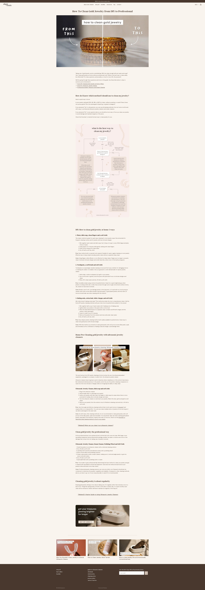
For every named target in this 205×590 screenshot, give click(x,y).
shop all (58, 569)
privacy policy (91, 578)
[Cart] (200, 4)
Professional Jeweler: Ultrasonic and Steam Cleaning (91, 87)
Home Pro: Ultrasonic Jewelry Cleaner (87, 85)
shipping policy (92, 576)
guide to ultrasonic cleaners (95, 569)
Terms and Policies (102, 588)
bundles (58, 574)
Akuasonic (62, 588)
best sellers (59, 571)
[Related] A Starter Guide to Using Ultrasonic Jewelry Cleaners (98, 494)
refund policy (91, 574)
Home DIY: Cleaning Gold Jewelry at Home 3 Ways (90, 84)
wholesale (90, 571)
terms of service (92, 580)
